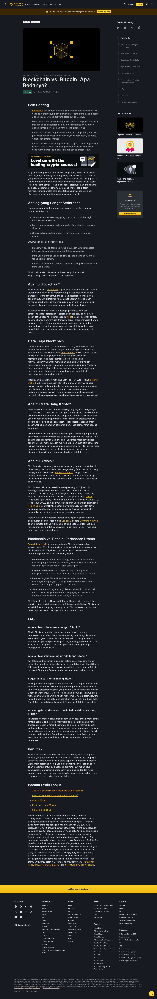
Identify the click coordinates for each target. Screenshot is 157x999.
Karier (44, 908)
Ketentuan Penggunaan (21, 988)
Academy (71, 920)
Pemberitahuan (47, 941)
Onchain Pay (98, 917)
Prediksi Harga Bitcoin (101, 943)
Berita (44, 914)
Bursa (70, 905)
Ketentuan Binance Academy (51, 988)
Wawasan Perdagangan (127, 920)
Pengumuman (47, 911)
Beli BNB (97, 955)
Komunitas (45, 935)
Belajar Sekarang (104, 12)
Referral (122, 908)
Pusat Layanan (124, 937)
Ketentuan (45, 923)
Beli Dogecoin (98, 961)
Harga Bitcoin (98, 934)
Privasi (44, 926)
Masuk (131, 4)
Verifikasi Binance (125, 949)
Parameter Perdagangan (128, 952)
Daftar (139, 4)
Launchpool (72, 926)
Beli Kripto (71, 908)
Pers (43, 917)
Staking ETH (72, 932)
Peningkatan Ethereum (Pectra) (105, 949)
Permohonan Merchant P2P (103, 905)
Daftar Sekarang (130, 213)
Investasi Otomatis (74, 929)
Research (71, 938)
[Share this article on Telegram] (132, 27)
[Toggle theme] (152, 4)
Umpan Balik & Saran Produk (129, 940)
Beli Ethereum (98, 964)
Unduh (44, 944)
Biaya (121, 943)
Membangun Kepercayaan (51, 929)
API (120, 946)
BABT (70, 935)
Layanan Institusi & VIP (102, 911)
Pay (69, 911)
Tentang (45, 905)
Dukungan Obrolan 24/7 (127, 934)
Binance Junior (73, 917)
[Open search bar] (124, 4)
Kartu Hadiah (72, 923)
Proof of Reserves (125, 923)
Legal (44, 920)
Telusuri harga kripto (101, 931)
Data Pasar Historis (126, 917)
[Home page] (16, 4)
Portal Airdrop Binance (127, 955)
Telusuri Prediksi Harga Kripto (104, 940)
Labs (95, 914)
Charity (70, 941)
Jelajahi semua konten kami (77, 889)
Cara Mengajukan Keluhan (128, 961)
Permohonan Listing (100, 908)
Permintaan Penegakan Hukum (130, 958)
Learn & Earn (98, 928)
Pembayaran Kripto (74, 914)
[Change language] (147, 4)
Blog (43, 932)
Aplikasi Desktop (48, 947)
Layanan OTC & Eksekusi (128, 914)
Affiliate (122, 905)
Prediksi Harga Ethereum (102, 946)
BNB (121, 911)
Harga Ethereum (99, 937)
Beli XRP (96, 958)
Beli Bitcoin (97, 952)
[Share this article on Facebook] (125, 27)
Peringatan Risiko (48, 938)
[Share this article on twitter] (118, 27)
